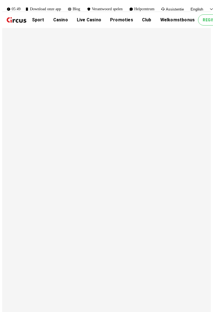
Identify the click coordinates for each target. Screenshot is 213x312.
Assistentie (175, 9)
